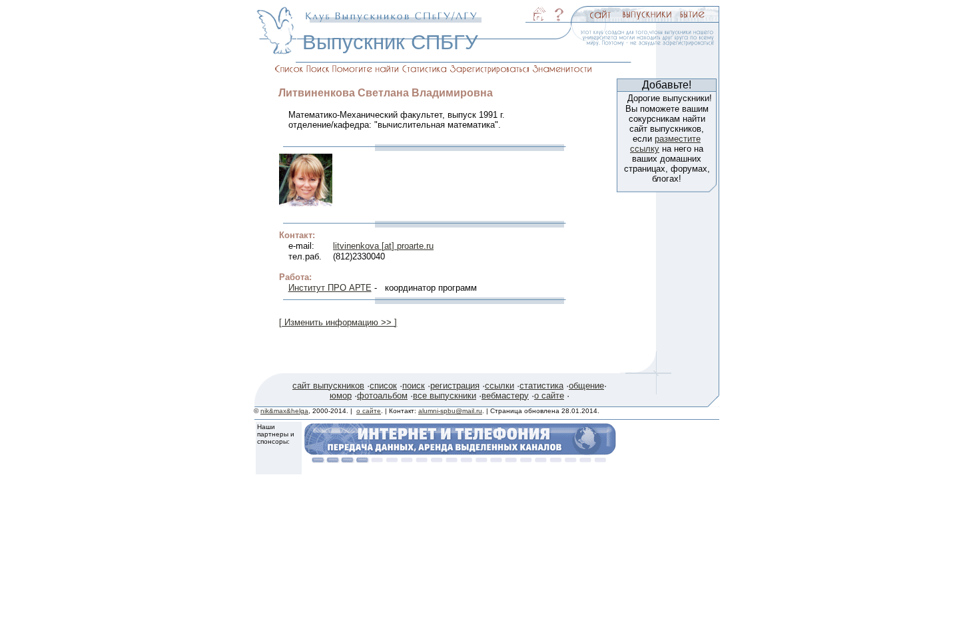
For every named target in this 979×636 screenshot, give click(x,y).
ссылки (499, 386)
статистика (541, 386)
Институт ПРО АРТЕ (330, 288)
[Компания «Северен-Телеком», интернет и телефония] (460, 459)
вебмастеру (505, 395)
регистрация (455, 386)
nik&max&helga (284, 410)
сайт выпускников (328, 386)
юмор (341, 395)
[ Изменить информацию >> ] (338, 322)
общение (586, 386)
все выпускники (444, 395)
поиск (413, 386)
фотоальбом (382, 395)
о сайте (549, 395)
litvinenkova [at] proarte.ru (383, 246)
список (383, 386)
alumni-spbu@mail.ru (450, 410)
